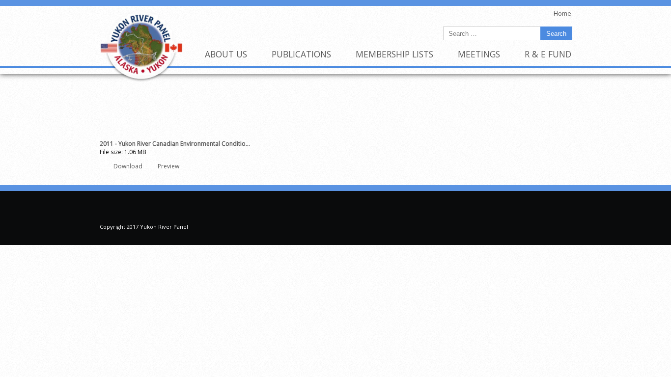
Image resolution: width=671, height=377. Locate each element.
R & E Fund (548, 54)
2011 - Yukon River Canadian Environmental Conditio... (175, 143)
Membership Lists (394, 54)
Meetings (479, 54)
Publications (301, 54)
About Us (226, 54)
